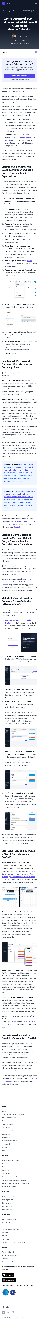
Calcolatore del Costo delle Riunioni (14, 1180)
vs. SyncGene (7, 1226)
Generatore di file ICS (9, 1187)
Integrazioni (6, 1137)
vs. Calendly (6, 1236)
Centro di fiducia (7, 1144)
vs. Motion (5, 1232)
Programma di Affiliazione (10, 1160)
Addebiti (5, 1258)
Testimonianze (7, 1173)
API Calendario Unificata (10, 1131)
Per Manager (6, 1203)
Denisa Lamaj (22, 36)
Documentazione (8, 1167)
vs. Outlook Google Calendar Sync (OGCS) (16, 1242)
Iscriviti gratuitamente (19, 75)
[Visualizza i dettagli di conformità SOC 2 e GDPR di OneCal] (17, 1292)
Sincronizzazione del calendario (13, 1114)
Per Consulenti (7, 1209)
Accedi (4, 1147)
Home (4, 1111)
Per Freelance (7, 1206)
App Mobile (6, 1134)
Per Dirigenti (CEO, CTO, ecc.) (12, 1200)
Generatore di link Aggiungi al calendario (15, 1183)
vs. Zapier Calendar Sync (10, 1229)
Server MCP (6, 1127)
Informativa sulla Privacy (10, 1255)
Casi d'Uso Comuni (8, 1196)
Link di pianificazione (9, 1118)
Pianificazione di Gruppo (10, 1121)
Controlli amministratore (10, 1141)
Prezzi (14, 1022)
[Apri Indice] (35, 52)
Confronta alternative (9, 1219)
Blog (14, 11)
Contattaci (5, 1170)
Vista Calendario (7, 1124)
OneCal (17, 527)
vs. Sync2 (5, 1239)
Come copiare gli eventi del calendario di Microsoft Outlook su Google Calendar (28, 11)
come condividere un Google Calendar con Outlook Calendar (19, 582)
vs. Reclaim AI (6, 1222)
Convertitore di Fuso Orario (11, 1177)
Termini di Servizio (8, 1252)
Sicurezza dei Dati (8, 1262)
